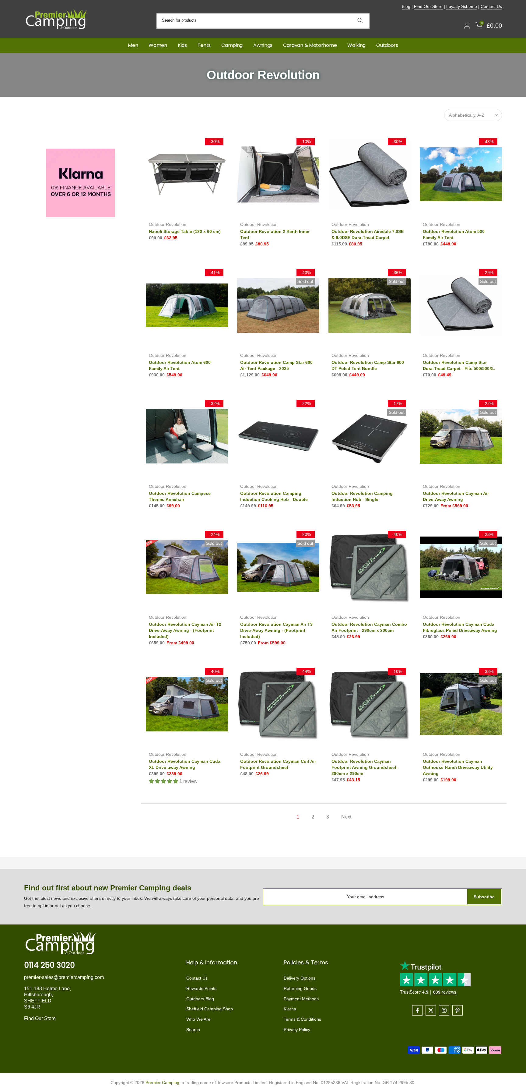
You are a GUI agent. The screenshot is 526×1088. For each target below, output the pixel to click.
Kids (182, 45)
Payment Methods (301, 998)
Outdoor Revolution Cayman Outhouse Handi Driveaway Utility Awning (458, 767)
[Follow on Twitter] (431, 1010)
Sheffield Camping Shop (209, 1008)
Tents (204, 45)
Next (346, 816)
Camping (232, 45)
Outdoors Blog (200, 998)
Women (158, 45)
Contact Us (491, 6)
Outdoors (387, 45)
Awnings (262, 45)
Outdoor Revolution (167, 224)
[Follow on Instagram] (444, 1010)
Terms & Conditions (302, 1019)
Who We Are (198, 1019)
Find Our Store (428, 6)
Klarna (290, 1008)
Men (133, 45)
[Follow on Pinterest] (457, 1010)
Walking (356, 45)
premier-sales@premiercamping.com (64, 977)
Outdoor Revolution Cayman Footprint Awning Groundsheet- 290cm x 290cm (364, 767)
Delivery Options (299, 978)
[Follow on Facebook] (417, 1010)
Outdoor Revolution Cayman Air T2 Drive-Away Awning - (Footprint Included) (185, 630)
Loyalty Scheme (461, 6)
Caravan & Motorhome (310, 45)
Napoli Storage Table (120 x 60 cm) (185, 231)
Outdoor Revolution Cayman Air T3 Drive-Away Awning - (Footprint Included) (276, 630)
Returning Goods (300, 988)
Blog (406, 6)
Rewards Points (201, 988)
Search (193, 1029)
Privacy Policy (297, 1029)
